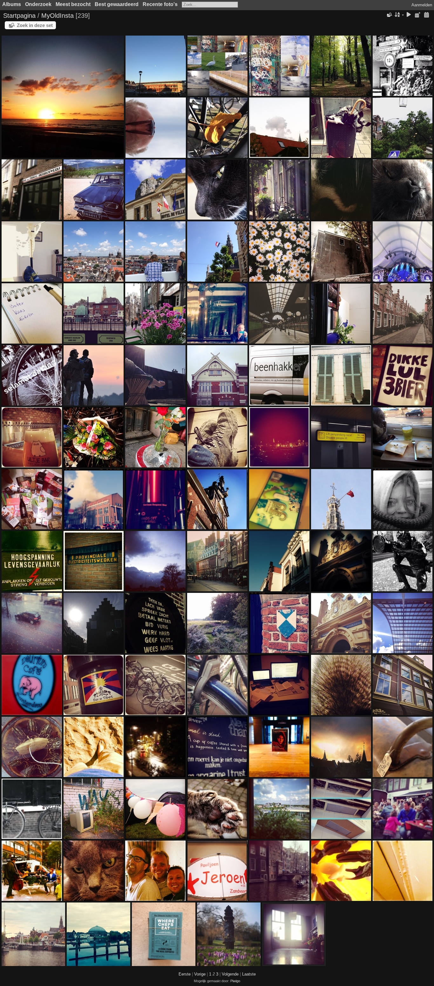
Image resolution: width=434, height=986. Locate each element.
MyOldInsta (57, 15)
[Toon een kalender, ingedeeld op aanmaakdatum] (426, 15)
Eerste (185, 974)
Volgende (230, 974)
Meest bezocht (73, 4)
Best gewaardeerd (117, 4)
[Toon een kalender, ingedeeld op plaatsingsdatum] (417, 15)
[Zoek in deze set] (389, 15)
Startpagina (19, 15)
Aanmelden (421, 5)
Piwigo (235, 981)
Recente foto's (160, 4)
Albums (11, 4)
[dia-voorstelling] (409, 15)
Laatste (249, 974)
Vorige (200, 974)
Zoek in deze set (35, 25)
